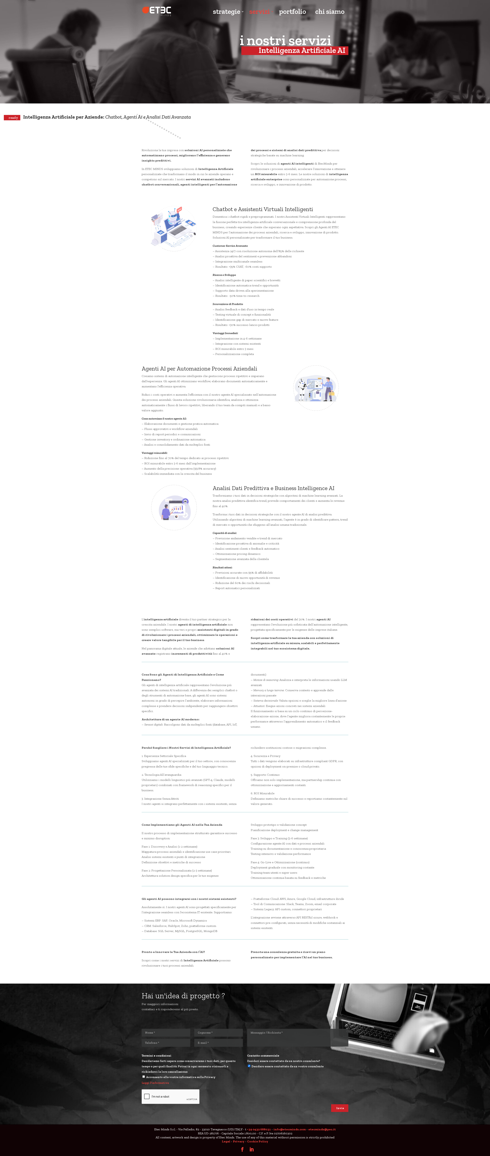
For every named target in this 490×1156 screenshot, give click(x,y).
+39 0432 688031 (259, 1129)
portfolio (292, 12)
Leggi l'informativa (155, 1083)
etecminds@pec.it (322, 1129)
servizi (259, 12)
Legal (226, 1141)
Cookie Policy (257, 1141)
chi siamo (330, 12)
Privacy (238, 1141)
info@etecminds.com (290, 1129)
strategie (226, 12)
